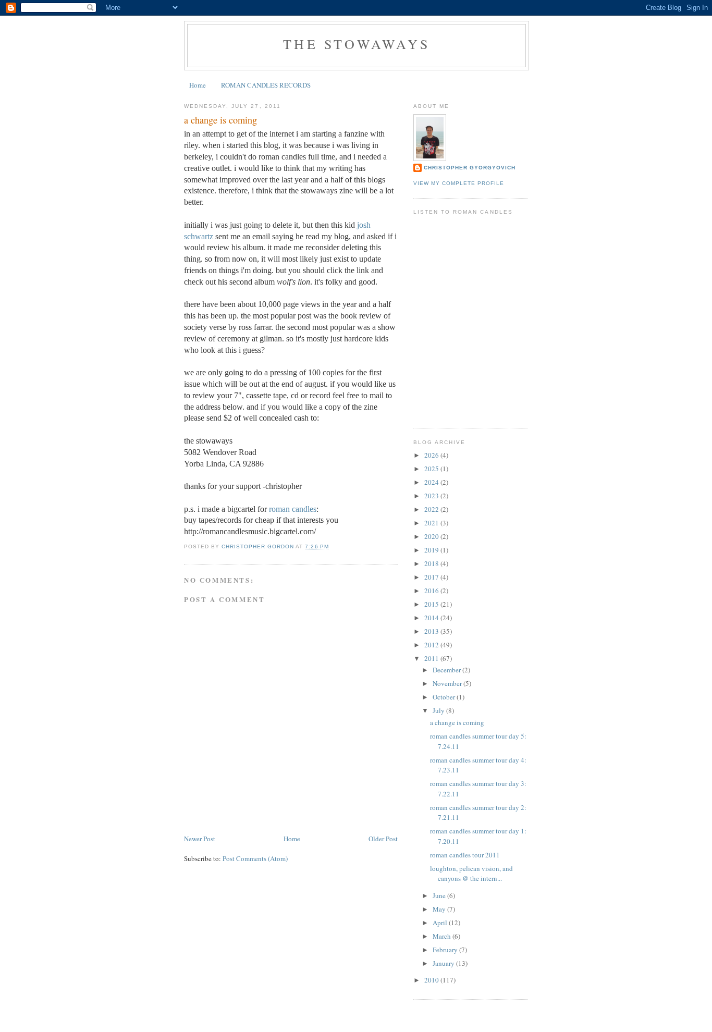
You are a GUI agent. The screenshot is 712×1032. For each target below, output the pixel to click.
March (442, 936)
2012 (432, 644)
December (447, 669)
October (445, 697)
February (446, 949)
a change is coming (457, 722)
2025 (432, 468)
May (440, 909)
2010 (432, 980)
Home (197, 85)
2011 (432, 658)
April (441, 922)
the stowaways (356, 44)
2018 (432, 563)
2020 (432, 536)
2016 (432, 590)
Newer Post (199, 838)
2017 (432, 577)
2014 (432, 617)
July (439, 710)
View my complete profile (458, 183)
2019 (432, 550)
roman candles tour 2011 (465, 854)
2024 (432, 482)
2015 (432, 604)
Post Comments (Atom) (255, 858)
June (440, 895)
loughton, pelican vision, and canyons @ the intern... (471, 873)
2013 (432, 631)
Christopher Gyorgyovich (469, 167)
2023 (432, 495)
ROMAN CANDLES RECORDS (266, 85)
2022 (432, 509)
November (448, 683)
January (444, 963)
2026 (432, 455)
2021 (432, 522)
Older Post (383, 838)
